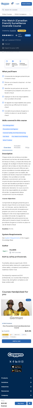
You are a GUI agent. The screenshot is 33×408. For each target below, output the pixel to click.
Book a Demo (26, 4)
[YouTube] (19, 362)
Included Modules (17, 146)
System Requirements (12, 238)
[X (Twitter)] (10, 361)
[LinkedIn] (16, 362)
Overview (7, 147)
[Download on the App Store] (16, 366)
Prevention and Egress (10, 129)
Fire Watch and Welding (20, 136)
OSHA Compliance (20, 14)
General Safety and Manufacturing (14, 133)
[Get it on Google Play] (16, 370)
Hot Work (6, 136)
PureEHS (13, 31)
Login (17, 4)
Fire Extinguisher (8, 125)
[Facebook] (13, 362)
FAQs (27, 147)
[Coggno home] (5, 4)
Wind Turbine (7, 140)
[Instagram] (22, 362)
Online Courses (7, 14)
